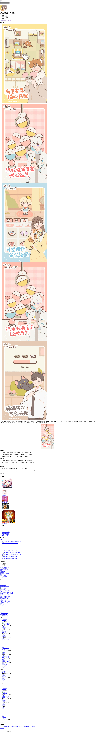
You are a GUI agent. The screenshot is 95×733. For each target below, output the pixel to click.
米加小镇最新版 (5, 535)
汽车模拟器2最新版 (5, 533)
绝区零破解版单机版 (6, 624)
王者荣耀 (4, 709)
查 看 (3, 622)
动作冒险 (12, 726)
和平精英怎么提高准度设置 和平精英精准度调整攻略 (11, 545)
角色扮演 (2, 726)
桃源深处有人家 (5, 697)
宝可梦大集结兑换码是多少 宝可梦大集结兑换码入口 (11, 541)
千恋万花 (4, 636)
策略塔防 (18, 726)
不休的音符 (4, 689)
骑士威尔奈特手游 (5, 534)
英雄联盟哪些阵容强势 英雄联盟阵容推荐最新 (10, 543)
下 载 (1, 20)
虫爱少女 (4, 632)
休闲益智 (5, 726)
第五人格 (4, 680)
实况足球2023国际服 (6, 661)
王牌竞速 (4, 701)
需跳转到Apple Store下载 (6, 20)
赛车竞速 (25, 726)
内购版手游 (33, 726)
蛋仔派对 (4, 672)
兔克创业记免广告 (5, 531)
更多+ (1, 539)
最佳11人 (4, 653)
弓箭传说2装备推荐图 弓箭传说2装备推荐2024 (10, 550)
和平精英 (4, 718)
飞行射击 (8, 726)
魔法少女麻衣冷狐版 (6, 657)
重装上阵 (4, 676)
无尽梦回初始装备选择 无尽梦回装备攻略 (9, 556)
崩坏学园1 (4, 620)
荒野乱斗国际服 (5, 649)
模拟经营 (22, 726)
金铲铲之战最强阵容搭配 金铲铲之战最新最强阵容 (11, 552)
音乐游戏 (15, 726)
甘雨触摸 (4, 628)
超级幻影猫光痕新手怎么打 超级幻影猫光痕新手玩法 (11, 554)
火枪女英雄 (4, 665)
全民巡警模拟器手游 (6, 532)
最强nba (3, 705)
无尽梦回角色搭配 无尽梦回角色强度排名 (9, 558)
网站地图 (2, 728)
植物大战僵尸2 (5, 693)
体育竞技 (28, 726)
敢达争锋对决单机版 (6, 640)
